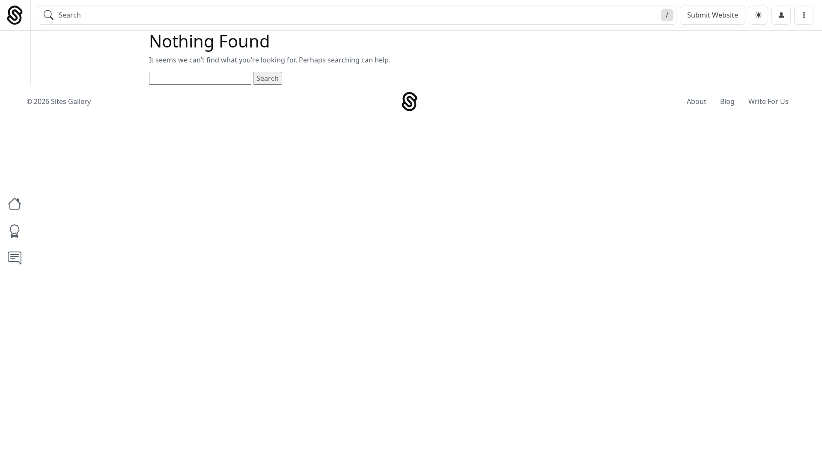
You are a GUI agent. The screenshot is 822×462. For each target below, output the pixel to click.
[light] (758, 15)
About (696, 101)
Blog (727, 101)
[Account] (781, 15)
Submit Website (712, 15)
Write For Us (768, 101)
